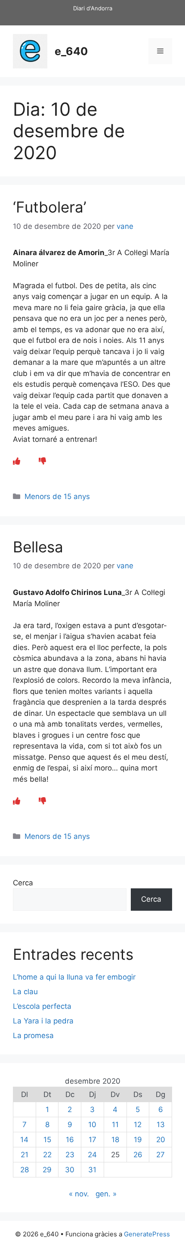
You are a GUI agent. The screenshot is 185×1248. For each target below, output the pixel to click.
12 (138, 1124)
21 (24, 1154)
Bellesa (38, 547)
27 (160, 1154)
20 (160, 1139)
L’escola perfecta (42, 1006)
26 (137, 1154)
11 (115, 1124)
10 (92, 1124)
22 (47, 1154)
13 (161, 1124)
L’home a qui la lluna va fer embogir (74, 977)
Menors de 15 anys (57, 496)
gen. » (106, 1193)
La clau (25, 991)
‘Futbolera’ (49, 207)
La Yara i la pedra (43, 1021)
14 (24, 1139)
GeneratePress (147, 1234)
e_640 (71, 51)
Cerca (23, 882)
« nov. (79, 1193)
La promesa (33, 1035)
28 (24, 1169)
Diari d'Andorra (92, 8)
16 (70, 1139)
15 (47, 1139)
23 (69, 1154)
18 (115, 1139)
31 (92, 1169)
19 (138, 1139)
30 (69, 1169)
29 (47, 1169)
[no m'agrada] (42, 461)
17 (92, 1139)
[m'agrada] (16, 461)
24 (92, 1154)
